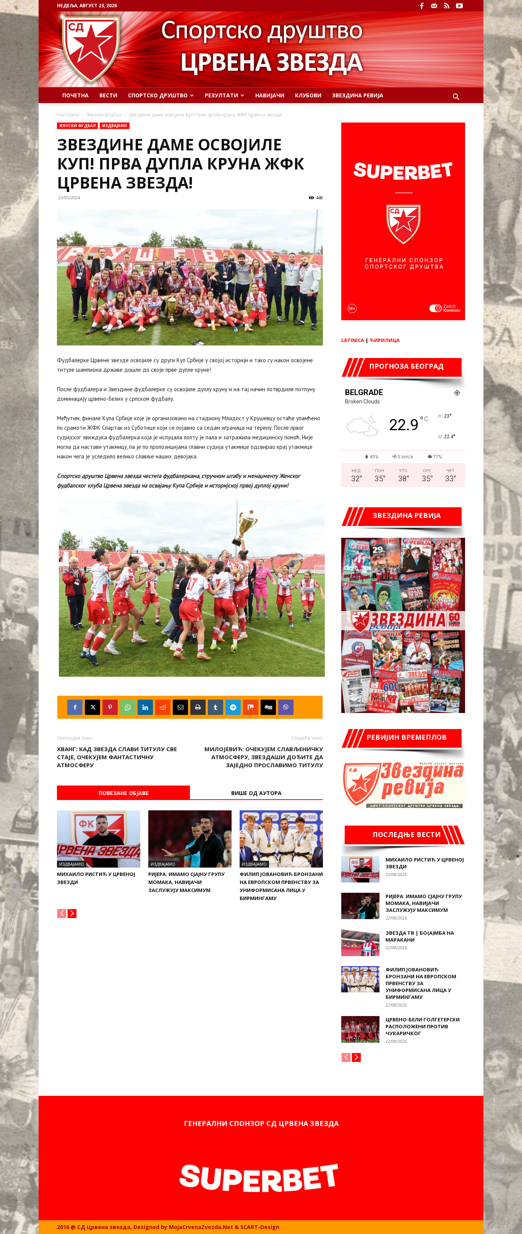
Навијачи (269, 95)
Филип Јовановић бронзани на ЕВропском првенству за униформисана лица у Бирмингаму (421, 983)
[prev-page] (61, 913)
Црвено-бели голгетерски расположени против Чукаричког (423, 1026)
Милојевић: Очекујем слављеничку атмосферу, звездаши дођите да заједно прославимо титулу (263, 757)
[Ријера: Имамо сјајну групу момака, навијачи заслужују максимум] (190, 839)
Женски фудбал (104, 114)
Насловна (68, 114)
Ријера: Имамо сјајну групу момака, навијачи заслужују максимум (186, 882)
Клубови (308, 95)
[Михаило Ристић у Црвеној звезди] (98, 839)
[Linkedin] (145, 707)
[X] (92, 707)
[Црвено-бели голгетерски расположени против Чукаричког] (360, 1029)
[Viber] (285, 707)
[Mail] (434, 5)
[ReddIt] (162, 707)
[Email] (180, 707)
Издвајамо (114, 125)
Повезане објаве (124, 793)
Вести (108, 95)
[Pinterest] (110, 707)
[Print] (198, 707)
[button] (456, 98)
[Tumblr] (215, 707)
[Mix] (250, 707)
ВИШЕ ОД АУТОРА (256, 793)
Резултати (221, 95)
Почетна (75, 95)
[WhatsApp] (127, 707)
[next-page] (72, 913)
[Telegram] (233, 707)
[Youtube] (459, 5)
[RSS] (446, 5)
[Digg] (268, 707)
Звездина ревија (357, 95)
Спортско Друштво (158, 95)
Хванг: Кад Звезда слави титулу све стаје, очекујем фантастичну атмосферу (117, 757)
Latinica (352, 340)
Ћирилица (385, 340)
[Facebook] (421, 5)
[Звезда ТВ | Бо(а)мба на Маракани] (360, 942)
